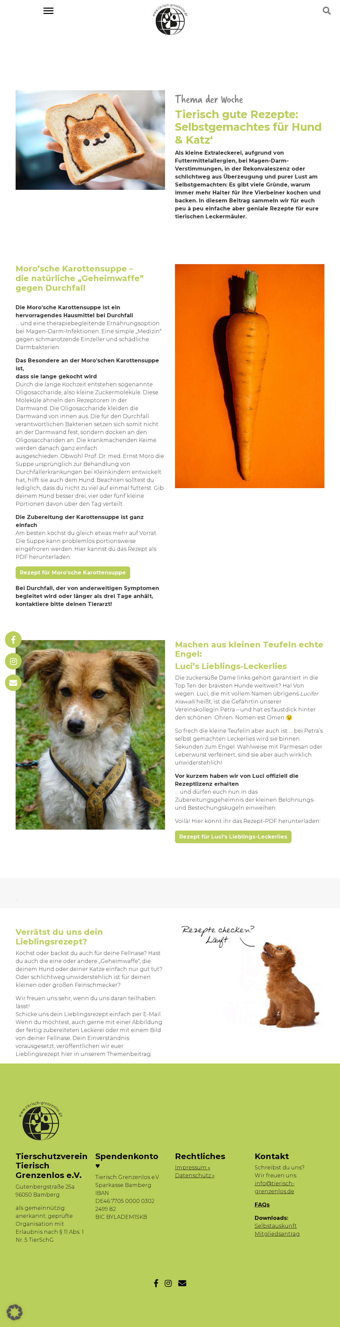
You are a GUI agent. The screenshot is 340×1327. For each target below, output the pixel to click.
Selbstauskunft (276, 1226)
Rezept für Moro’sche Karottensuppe (73, 572)
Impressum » (192, 1167)
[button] (14, 1312)
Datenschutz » (194, 1175)
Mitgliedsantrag (277, 1234)
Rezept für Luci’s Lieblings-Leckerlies (233, 837)
